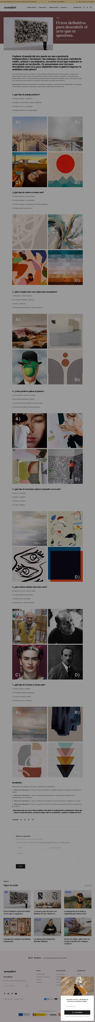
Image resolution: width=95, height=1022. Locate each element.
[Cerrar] (90, 980)
